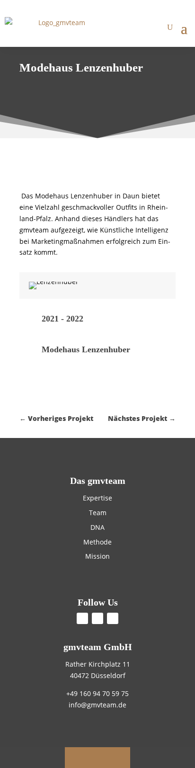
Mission (97, 556)
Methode (97, 541)
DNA (97, 527)
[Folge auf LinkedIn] (97, 618)
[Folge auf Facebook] (82, 618)
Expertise (97, 497)
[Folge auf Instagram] (112, 618)
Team (97, 512)
